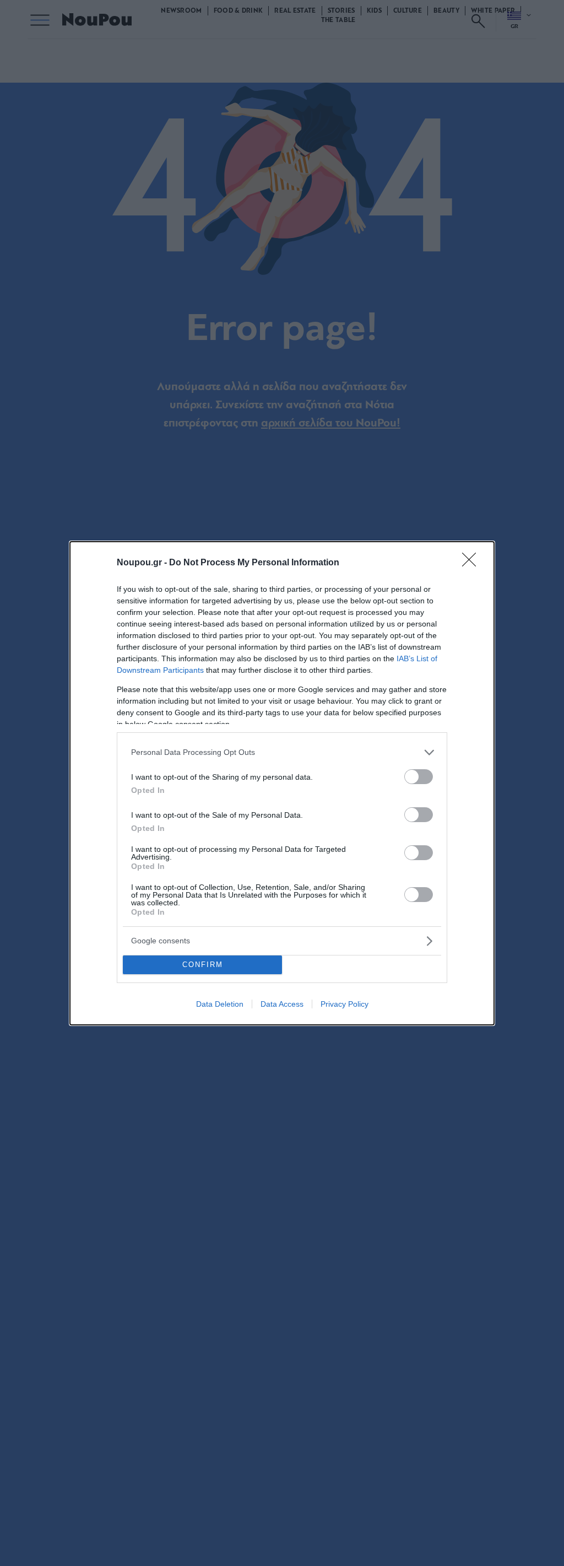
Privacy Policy (344, 1004)
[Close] (472, 563)
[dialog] (282, 783)
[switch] (418, 776)
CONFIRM (202, 964)
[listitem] (282, 752)
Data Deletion (219, 1004)
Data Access (282, 1004)
